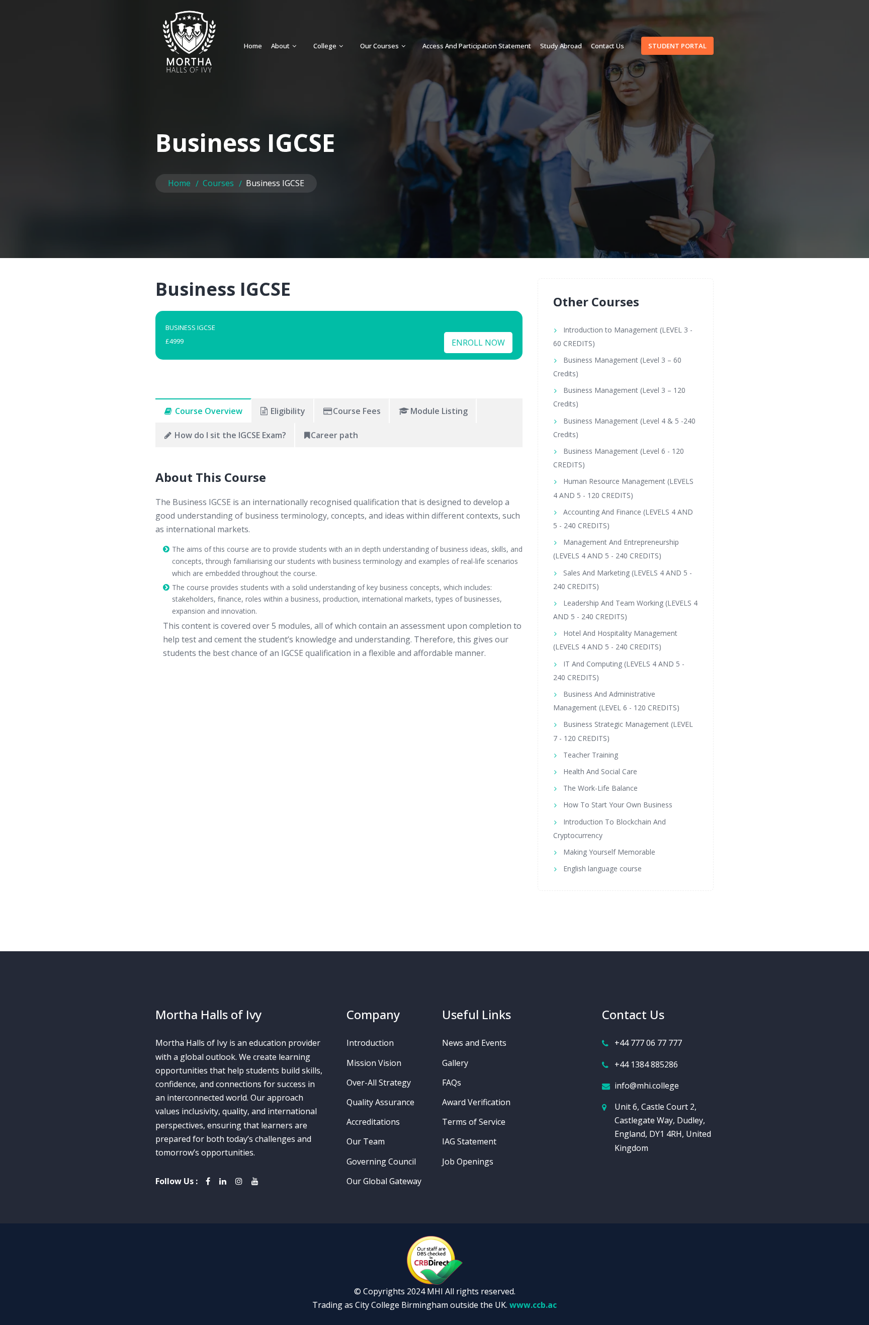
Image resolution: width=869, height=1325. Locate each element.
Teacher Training (590, 755)
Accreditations (373, 1121)
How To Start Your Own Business (617, 804)
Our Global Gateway (383, 1181)
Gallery (455, 1062)
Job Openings (467, 1161)
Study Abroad (561, 45)
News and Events (474, 1042)
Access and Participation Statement (476, 45)
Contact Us (607, 45)
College (325, 45)
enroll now (478, 342)
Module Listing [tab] (439, 411)
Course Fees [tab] (357, 411)
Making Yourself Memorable (609, 852)
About (281, 45)
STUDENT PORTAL (677, 45)
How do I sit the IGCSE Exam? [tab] (229, 435)
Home (253, 45)
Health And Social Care (600, 771)
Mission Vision (373, 1062)
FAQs (451, 1082)
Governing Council (381, 1161)
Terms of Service (473, 1121)
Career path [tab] (334, 435)
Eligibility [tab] (287, 411)
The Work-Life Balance (600, 788)
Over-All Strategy (378, 1082)
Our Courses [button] (380, 45)
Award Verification (476, 1102)
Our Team (365, 1141)
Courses (218, 183)
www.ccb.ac (533, 1304)
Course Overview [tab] (207, 411)
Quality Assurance (380, 1102)
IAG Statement (469, 1141)
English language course (602, 868)
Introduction (370, 1042)
